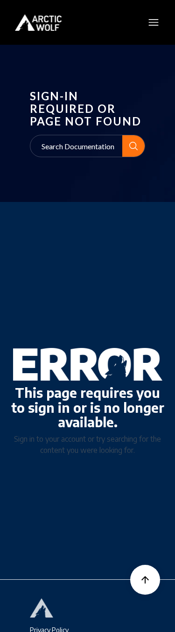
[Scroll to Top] (145, 580)
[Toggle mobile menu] (153, 22)
